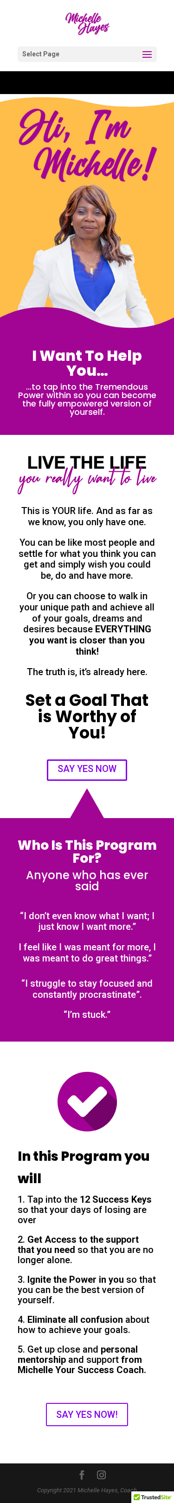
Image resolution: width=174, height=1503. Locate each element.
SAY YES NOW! (87, 1414)
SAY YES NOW (87, 768)
